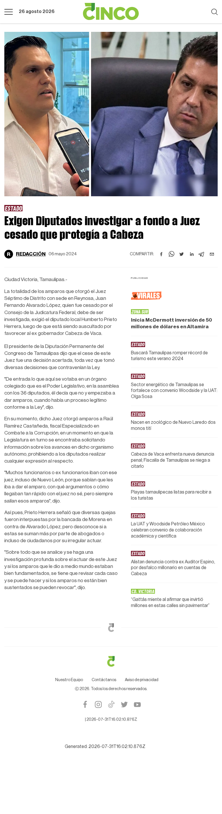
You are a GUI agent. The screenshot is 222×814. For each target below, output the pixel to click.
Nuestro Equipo (69, 680)
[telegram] (201, 254)
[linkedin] (191, 254)
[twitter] (181, 254)
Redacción (31, 254)
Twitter (124, 704)
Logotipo (111, 11)
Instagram (98, 704)
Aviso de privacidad (141, 680)
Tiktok (111, 704)
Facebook (85, 704)
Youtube (137, 704)
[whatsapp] (171, 254)
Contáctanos (104, 680)
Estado (13, 208)
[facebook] (161, 254)
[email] (212, 254)
